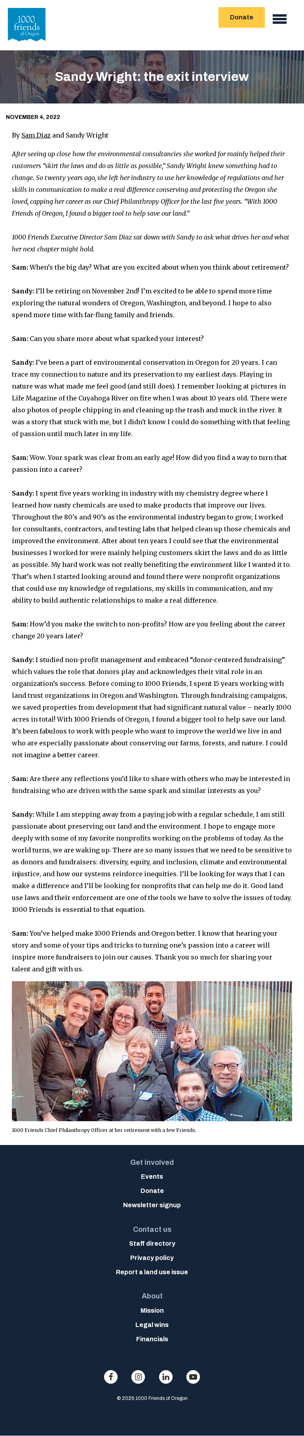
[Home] (27, 44)
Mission (152, 1310)
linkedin (166, 1377)
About (152, 1296)
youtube (193, 1377)
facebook (111, 1377)
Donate (241, 17)
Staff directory (152, 1243)
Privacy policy (152, 1257)
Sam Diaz (36, 135)
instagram (138, 1377)
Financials (152, 1339)
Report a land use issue (152, 1272)
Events (152, 1176)
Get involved (152, 1162)
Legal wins (152, 1324)
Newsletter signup (152, 1205)
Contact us (152, 1229)
